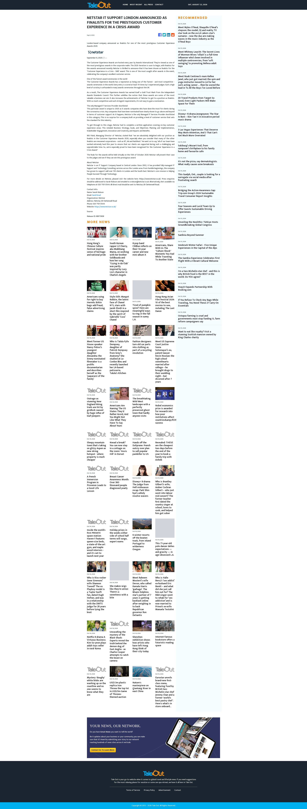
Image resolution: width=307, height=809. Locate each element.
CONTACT (159, 4)
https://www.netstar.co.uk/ (105, 206)
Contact (177, 790)
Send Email (96, 195)
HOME (125, 4)
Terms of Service (133, 790)
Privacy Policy (149, 790)
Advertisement (165, 790)
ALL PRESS (148, 4)
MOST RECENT (136, 4)
